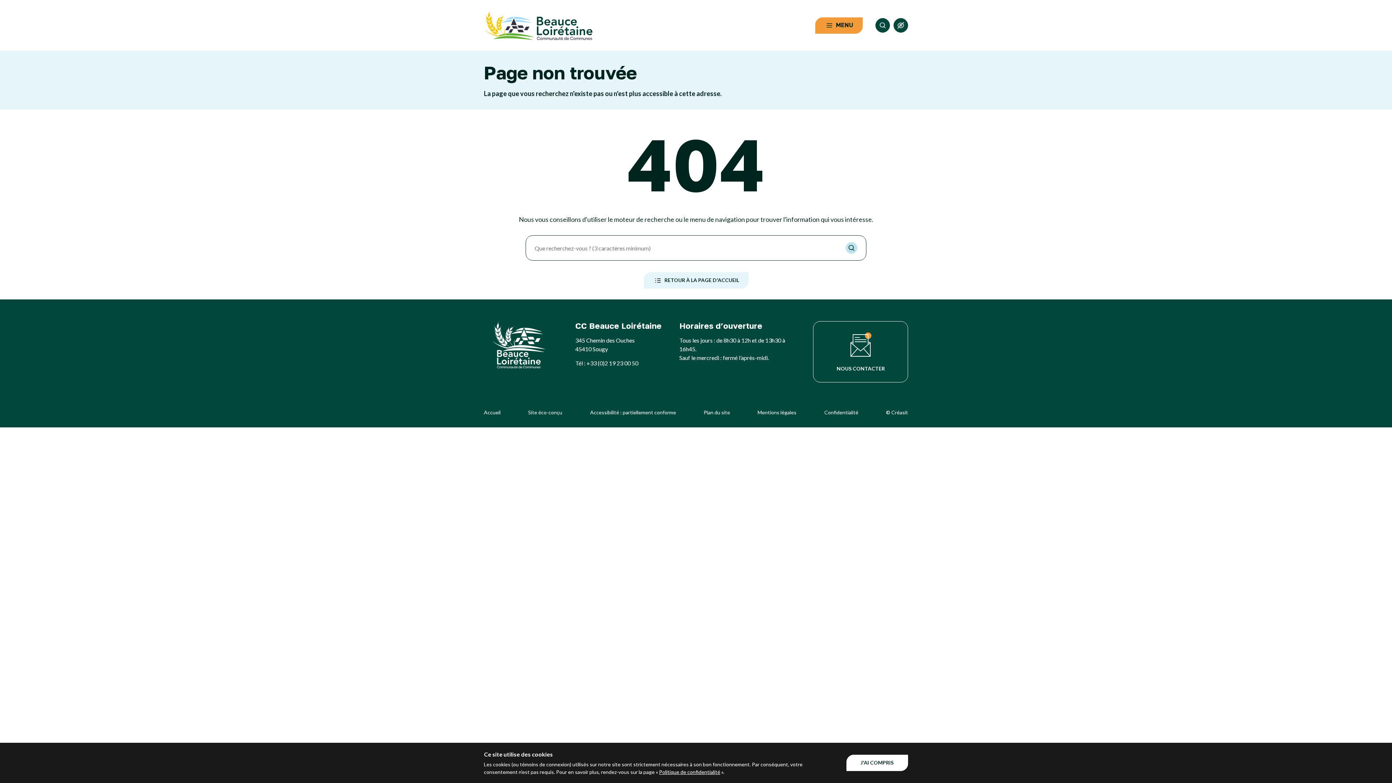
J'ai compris (877, 762)
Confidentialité (841, 412)
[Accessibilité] (901, 25)
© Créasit (897, 412)
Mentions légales (777, 412)
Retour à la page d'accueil (701, 280)
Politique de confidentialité (689, 772)
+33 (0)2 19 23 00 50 (612, 363)
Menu (844, 25)
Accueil (492, 412)
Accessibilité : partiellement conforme (633, 412)
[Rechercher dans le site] (882, 25)
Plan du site (717, 412)
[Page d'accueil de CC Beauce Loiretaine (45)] (538, 25)
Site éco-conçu (545, 412)
